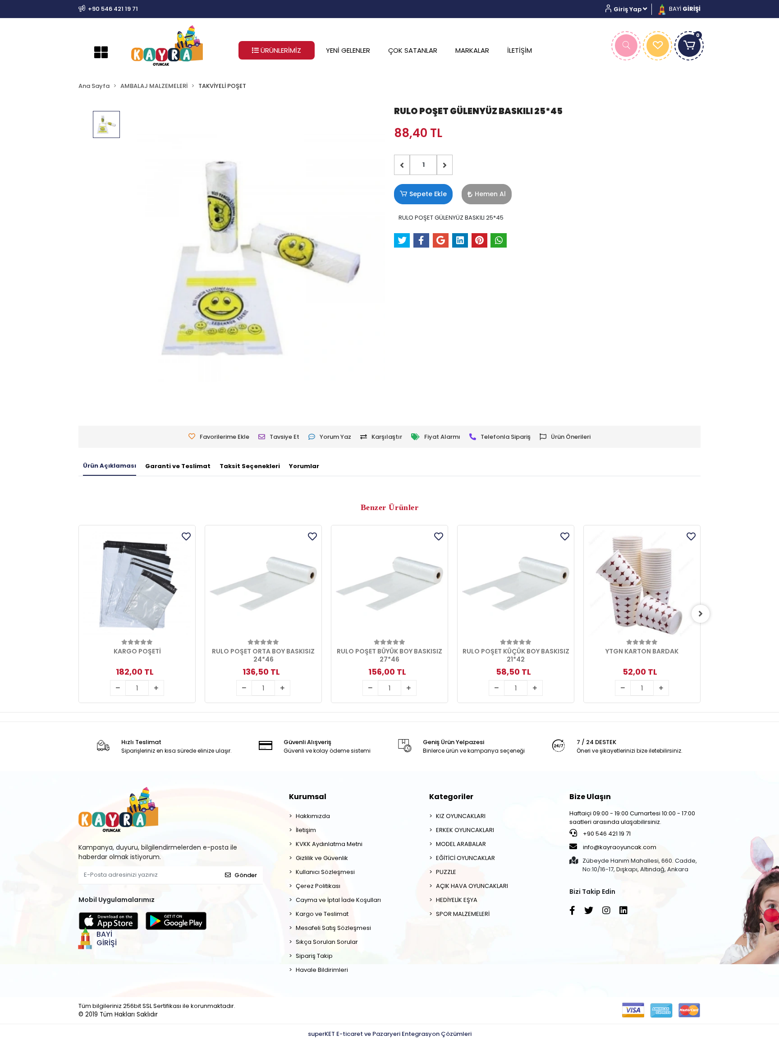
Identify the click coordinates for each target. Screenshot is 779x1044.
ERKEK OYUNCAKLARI (465, 830)
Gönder (245, 875)
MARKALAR (472, 50)
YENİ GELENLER (348, 50)
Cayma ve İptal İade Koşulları (338, 900)
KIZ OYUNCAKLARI (461, 816)
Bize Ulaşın (590, 796)
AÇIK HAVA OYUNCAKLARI (472, 886)
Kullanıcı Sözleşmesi (325, 872)
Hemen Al (490, 193)
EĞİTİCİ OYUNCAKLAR (465, 858)
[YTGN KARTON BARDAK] (642, 583)
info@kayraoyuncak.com (619, 847)
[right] (700, 614)
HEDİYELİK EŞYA (456, 900)
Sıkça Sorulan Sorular (327, 942)
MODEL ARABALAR (461, 844)
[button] (629, 9)
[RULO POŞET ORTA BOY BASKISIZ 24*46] (263, 583)
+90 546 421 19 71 (606, 833)
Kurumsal (307, 796)
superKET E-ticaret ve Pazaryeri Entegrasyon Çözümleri (390, 1034)
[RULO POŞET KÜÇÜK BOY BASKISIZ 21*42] (515, 583)
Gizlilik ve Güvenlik (322, 858)
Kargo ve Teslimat (322, 914)
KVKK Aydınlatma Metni (329, 844)
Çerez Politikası (318, 886)
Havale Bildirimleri (322, 970)
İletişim (306, 830)
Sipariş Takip (314, 956)
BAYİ (684, 9)
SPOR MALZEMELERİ (463, 914)
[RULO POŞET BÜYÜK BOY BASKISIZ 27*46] (389, 583)
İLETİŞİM (519, 50)
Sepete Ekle (428, 193)
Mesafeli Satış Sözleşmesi (333, 928)
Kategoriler (451, 796)
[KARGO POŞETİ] (137, 583)
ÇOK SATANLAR (412, 50)
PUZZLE (446, 872)
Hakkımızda (313, 816)
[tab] (109, 466)
